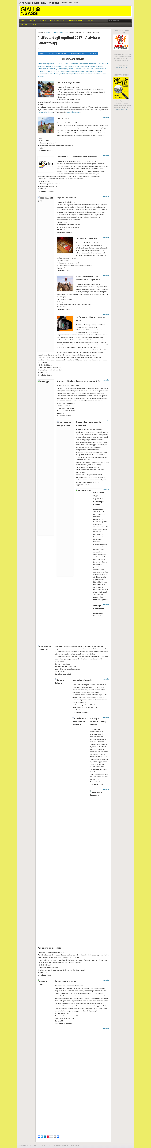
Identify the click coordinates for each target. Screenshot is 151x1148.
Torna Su (106, 117)
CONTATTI (32, 21)
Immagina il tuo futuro (94, 71)
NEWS (23, 21)
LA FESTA (42, 54)
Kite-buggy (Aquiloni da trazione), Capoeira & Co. (76, 69)
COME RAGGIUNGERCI (77, 54)
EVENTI (34, 25)
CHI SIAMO (42, 21)
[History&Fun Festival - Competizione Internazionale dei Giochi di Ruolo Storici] (121, 49)
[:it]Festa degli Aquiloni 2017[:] (59, 32)
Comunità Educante (73, 112)
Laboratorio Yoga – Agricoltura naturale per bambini (65, 71)
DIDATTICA (90, 21)
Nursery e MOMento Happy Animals (67, 74)
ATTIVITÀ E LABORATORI (57, 54)
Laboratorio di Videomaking (47, 69)
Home (47, 32)
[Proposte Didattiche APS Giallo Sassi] (121, 98)
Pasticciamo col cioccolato (90, 74)
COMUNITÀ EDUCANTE (57, 21)
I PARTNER (24, 25)
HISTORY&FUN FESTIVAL (75, 21)
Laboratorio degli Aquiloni (47, 64)
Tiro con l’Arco (63, 64)
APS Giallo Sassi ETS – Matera (39, 3)
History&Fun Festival (46, 112)
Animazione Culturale (45, 74)
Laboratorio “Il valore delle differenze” (83, 64)
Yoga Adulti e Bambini (53, 66)
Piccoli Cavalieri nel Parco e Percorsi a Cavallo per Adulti (82, 66)
